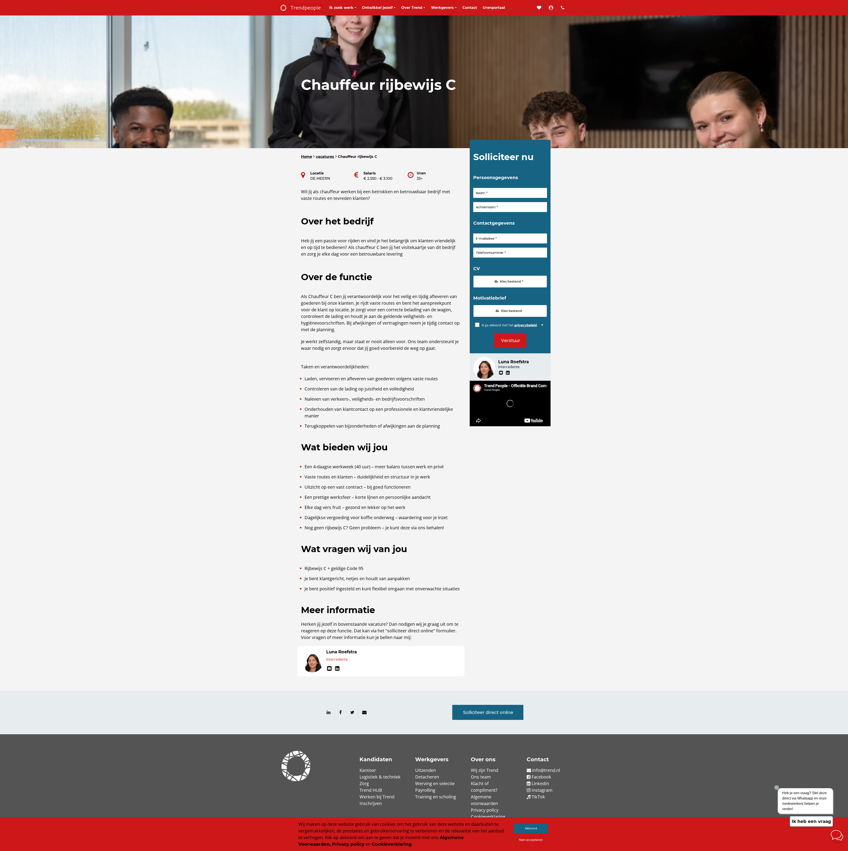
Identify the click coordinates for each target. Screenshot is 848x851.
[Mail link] (330, 668)
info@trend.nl (546, 770)
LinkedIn (540, 783)
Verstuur (510, 340)
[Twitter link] (352, 712)
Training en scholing (435, 797)
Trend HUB (371, 790)
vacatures (325, 157)
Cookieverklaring (488, 817)
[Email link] (364, 712)
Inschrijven (371, 803)
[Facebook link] (340, 712)
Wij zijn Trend (484, 770)
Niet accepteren (531, 840)
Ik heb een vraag (811, 821)
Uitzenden (425, 770)
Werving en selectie (435, 783)
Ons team (481, 777)
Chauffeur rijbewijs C (357, 157)
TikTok (538, 797)
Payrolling (425, 790)
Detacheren (427, 777)
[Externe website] (552, 7)
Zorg (364, 783)
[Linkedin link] (337, 668)
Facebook (541, 777)
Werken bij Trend (377, 797)
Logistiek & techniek (380, 777)
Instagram (542, 790)
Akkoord (531, 828)
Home (306, 157)
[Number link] (563, 7)
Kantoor (368, 770)
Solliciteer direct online (488, 712)
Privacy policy (484, 810)
